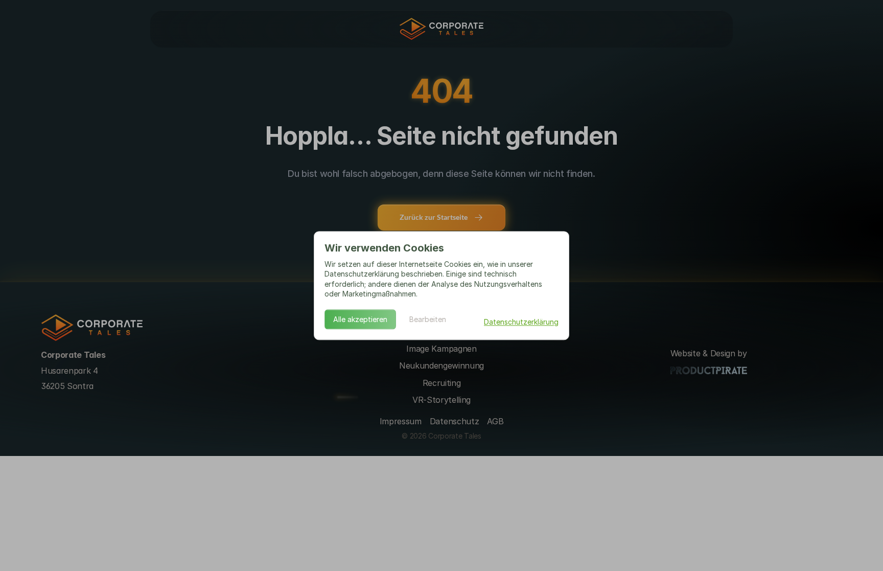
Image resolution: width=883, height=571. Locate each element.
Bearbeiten (427, 319)
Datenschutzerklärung (521, 321)
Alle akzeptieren (360, 319)
